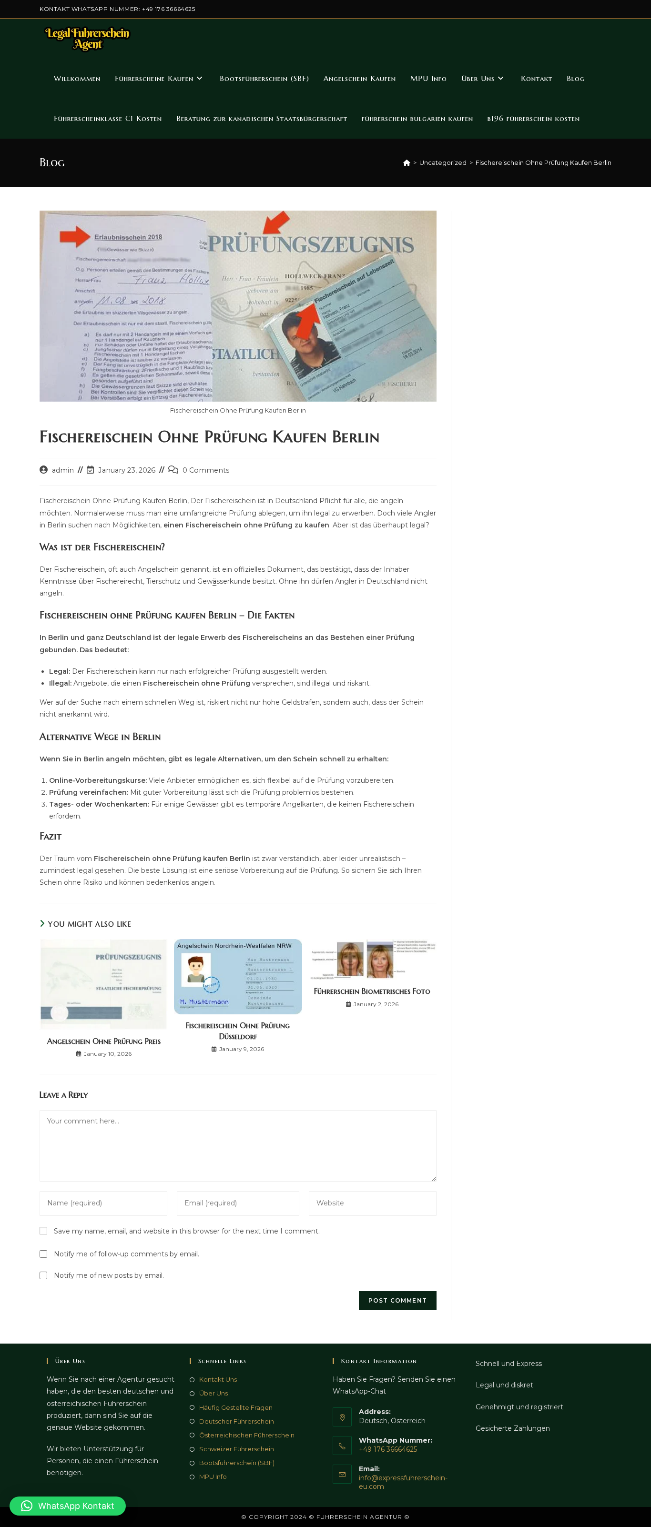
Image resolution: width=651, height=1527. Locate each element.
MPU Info (213, 1476)
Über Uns (213, 1393)
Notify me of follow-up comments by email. (126, 1254)
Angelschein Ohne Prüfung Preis (104, 1041)
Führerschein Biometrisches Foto (372, 991)
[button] (68, 1506)
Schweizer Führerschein (236, 1449)
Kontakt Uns (218, 1379)
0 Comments (206, 470)
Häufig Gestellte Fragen (236, 1407)
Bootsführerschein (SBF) (237, 1462)
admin (63, 470)
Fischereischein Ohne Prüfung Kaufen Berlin (543, 162)
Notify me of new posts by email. (109, 1275)
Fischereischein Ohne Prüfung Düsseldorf (238, 1031)
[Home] (406, 162)
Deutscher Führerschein (236, 1421)
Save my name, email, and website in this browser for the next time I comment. (187, 1231)
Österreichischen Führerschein (247, 1435)
